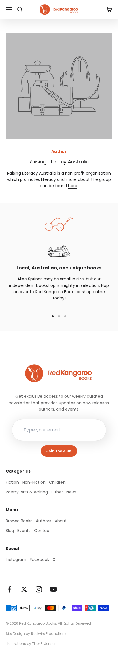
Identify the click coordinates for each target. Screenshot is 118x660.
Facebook (39, 559)
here (72, 186)
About (61, 521)
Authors (43, 521)
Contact (42, 530)
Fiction (12, 482)
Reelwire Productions (49, 633)
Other (57, 492)
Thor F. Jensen (44, 643)
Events (24, 530)
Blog (10, 530)
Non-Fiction (34, 482)
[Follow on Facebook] (9, 589)
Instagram (16, 559)
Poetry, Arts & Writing (27, 492)
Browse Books (19, 521)
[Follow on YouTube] (53, 589)
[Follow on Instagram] (39, 589)
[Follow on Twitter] (24, 589)
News (71, 492)
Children (57, 482)
